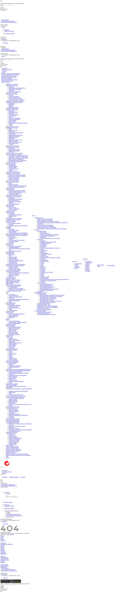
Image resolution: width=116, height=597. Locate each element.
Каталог (2, 535)
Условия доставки (5, 558)
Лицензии (3, 551)
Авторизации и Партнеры (6, 544)
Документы (3, 552)
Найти (2, 586)
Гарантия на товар (5, 559)
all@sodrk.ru (4, 39)
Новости (2, 545)
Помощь (2, 562)
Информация (4, 553)
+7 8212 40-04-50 (5, 19)
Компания (3, 540)
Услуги (2, 538)
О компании (3, 543)
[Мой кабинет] (1, 469)
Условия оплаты (4, 557)
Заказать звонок (9, 516)
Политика (3, 561)
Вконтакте (5, 42)
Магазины (3, 556)
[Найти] (2, 6)
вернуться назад (4, 534)
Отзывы (2, 547)
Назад (8, 493)
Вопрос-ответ (4, 567)
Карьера (2, 549)
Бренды (2, 539)
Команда (2, 546)
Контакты (3, 550)
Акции (2, 536)
